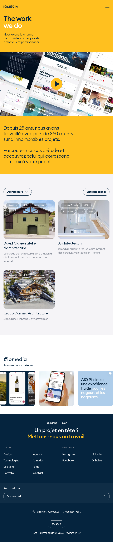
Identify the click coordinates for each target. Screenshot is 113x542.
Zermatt (11, 287)
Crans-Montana (25, 281)
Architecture (15, 191)
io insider (38, 460)
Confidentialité (72, 512)
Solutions (9, 466)
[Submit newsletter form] (106, 496)
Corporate (12, 205)
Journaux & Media (70, 205)
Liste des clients (96, 191)
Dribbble (97, 460)
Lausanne (51, 423)
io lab (36, 466)
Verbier (41, 281)
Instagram (68, 454)
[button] (2, 388)
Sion (23, 287)
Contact (38, 473)
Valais (10, 211)
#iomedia (15, 359)
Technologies (11, 460)
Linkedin (97, 454)
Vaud (91, 211)
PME (81, 211)
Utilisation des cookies (48, 512)
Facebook (68, 460)
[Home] (11, 6)
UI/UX (25, 205)
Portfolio (9, 473)
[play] (56, 84)
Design (8, 454)
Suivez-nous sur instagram (19, 365)
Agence (37, 454)
